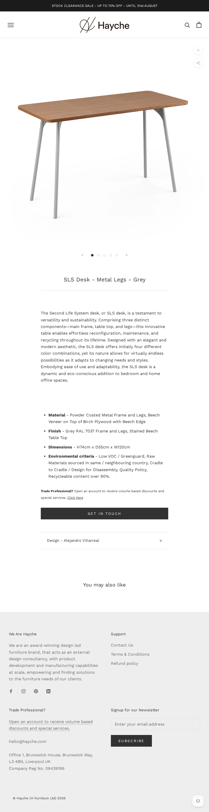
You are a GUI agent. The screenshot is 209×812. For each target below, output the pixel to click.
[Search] (187, 24)
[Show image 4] (110, 255)
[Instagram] (23, 691)
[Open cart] (199, 25)
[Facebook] (11, 691)
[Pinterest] (36, 691)
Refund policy (124, 663)
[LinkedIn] (48, 691)
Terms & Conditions (130, 654)
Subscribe (131, 741)
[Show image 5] (116, 255)
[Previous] (82, 255)
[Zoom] (198, 50)
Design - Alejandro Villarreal (73, 540)
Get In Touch (105, 514)
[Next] (126, 255)
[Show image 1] (92, 255)
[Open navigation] (11, 25)
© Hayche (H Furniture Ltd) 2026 (39, 798)
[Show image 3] (104, 255)
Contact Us (122, 645)
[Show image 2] (98, 255)
